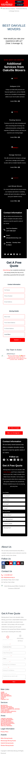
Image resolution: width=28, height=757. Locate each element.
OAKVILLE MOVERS (6, 725)
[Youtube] (11, 254)
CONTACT (19, 1)
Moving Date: (6, 650)
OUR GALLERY (5, 694)
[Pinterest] (17, 254)
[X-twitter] (7, 459)
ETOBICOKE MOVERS (7, 719)
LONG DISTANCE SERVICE (8, 711)
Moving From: (6, 661)
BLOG (2, 698)
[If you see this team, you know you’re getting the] (14, 418)
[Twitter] (8, 254)
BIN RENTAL (4, 705)
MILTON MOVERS (6, 724)
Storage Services (15, 155)
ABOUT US (4, 693)
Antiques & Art (15, 86)
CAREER (3, 697)
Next (14, 681)
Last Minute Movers (15, 186)
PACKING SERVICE (6, 712)
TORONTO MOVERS (6, 718)
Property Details (6, 656)
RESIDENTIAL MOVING (7, 707)
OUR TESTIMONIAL (6, 695)
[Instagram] (20, 254)
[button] (26, 3)
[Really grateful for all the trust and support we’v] (14, 376)
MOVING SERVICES (6, 706)
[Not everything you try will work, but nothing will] (14, 400)
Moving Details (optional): (9, 673)
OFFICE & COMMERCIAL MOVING (10, 709)
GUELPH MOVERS (6, 721)
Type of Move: (6, 644)
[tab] (7, 638)
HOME (2, 692)
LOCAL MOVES (5, 710)
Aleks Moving (6, 270)
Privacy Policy (4, 731)
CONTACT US (5, 699)
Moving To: (5, 667)
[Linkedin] (14, 254)
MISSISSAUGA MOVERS (7, 723)
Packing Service (15, 120)
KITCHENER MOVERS (7, 722)
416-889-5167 (20, 4)
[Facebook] (5, 254)
